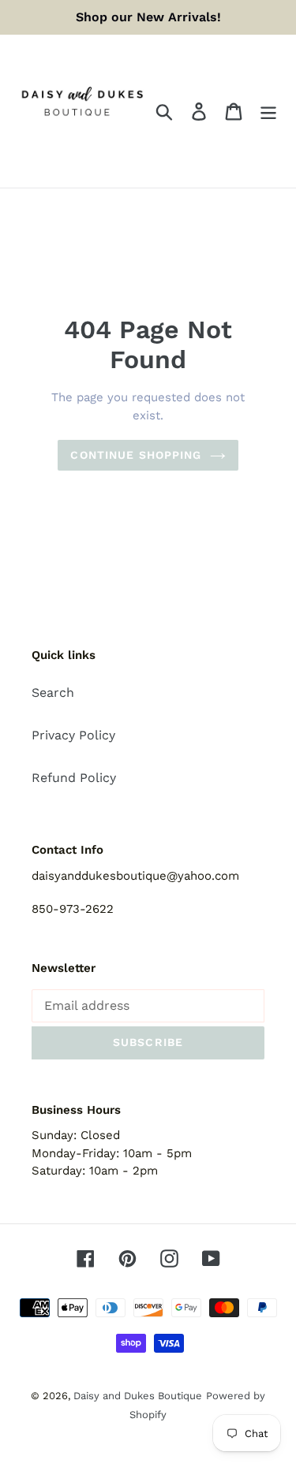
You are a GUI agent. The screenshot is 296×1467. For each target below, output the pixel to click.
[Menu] (268, 111)
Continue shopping (135, 455)
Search (53, 692)
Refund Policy (74, 777)
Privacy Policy (73, 735)
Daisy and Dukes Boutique (137, 1396)
